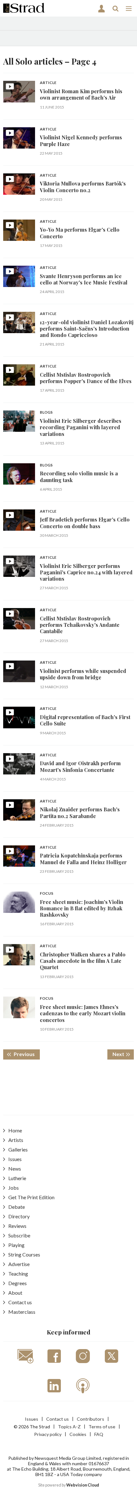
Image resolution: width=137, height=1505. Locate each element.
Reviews (17, 1226)
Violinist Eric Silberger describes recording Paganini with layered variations (80, 427)
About (15, 1293)
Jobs (13, 1188)
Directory (19, 1216)
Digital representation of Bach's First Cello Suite (85, 720)
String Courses (24, 1254)
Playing (16, 1245)
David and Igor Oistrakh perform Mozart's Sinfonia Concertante (80, 766)
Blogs (46, 412)
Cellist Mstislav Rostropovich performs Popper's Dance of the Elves (86, 377)
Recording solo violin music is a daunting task (79, 476)
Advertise (19, 1264)
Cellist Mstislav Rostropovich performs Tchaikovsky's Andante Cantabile (79, 625)
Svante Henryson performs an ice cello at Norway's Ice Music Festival (83, 279)
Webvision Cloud (82, 1485)
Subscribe (19, 1235)
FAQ (98, 1434)
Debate (16, 1207)
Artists (15, 1140)
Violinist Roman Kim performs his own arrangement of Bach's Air (81, 94)
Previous (26, 1054)
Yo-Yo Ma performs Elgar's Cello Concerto (79, 232)
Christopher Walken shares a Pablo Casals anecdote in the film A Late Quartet (83, 961)
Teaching (18, 1273)
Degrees (17, 1283)
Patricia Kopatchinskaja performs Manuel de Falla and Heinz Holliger (83, 858)
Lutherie (17, 1178)
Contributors (90, 1419)
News (14, 1169)
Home (15, 1130)
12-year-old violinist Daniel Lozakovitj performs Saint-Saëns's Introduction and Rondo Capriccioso (86, 329)
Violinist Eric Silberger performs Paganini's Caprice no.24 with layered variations (86, 572)
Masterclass (21, 1312)
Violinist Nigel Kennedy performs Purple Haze (81, 140)
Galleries (18, 1149)
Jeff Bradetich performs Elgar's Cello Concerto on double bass (85, 522)
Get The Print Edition (31, 1197)
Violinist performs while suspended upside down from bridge (83, 674)
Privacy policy (47, 1434)
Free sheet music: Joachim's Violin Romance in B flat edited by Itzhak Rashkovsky (81, 908)
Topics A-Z (69, 1426)
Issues (15, 1159)
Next (123, 1054)
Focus (46, 894)
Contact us (20, 1302)
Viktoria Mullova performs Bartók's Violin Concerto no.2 (83, 186)
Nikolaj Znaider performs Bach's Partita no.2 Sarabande (80, 812)
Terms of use (102, 1426)
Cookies (77, 1434)
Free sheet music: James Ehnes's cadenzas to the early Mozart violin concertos (83, 1013)
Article (48, 83)
